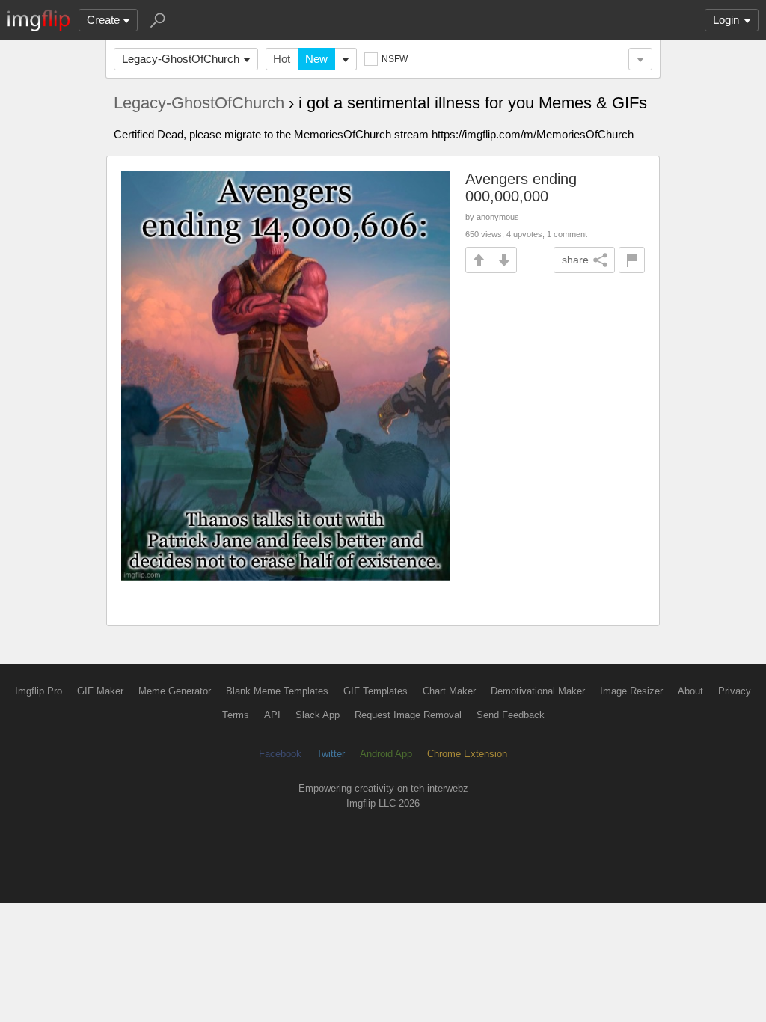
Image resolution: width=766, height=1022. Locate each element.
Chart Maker (449, 691)
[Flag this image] (632, 260)
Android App (386, 753)
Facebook (280, 753)
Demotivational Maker (538, 691)
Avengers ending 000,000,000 (521, 187)
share (575, 260)
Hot (281, 58)
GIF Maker (100, 691)
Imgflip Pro (38, 691)
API (272, 714)
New (316, 58)
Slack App (317, 714)
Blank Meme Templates (277, 691)
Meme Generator (174, 691)
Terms (235, 714)
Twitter (330, 753)
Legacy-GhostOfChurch (180, 58)
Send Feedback (511, 714)
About (690, 691)
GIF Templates (375, 691)
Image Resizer (631, 691)
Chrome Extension (467, 753)
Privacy (734, 691)
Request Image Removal (408, 714)
